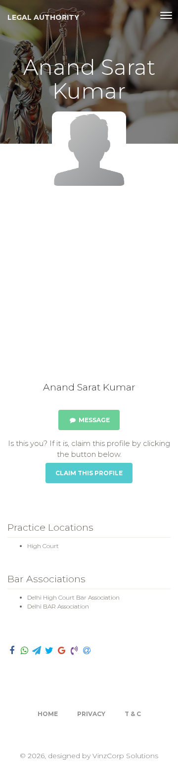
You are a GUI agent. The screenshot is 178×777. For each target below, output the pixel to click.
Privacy (91, 714)
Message (93, 420)
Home (48, 714)
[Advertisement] (89, 287)
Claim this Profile (89, 473)
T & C (133, 714)
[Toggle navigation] (166, 15)
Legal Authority (43, 17)
